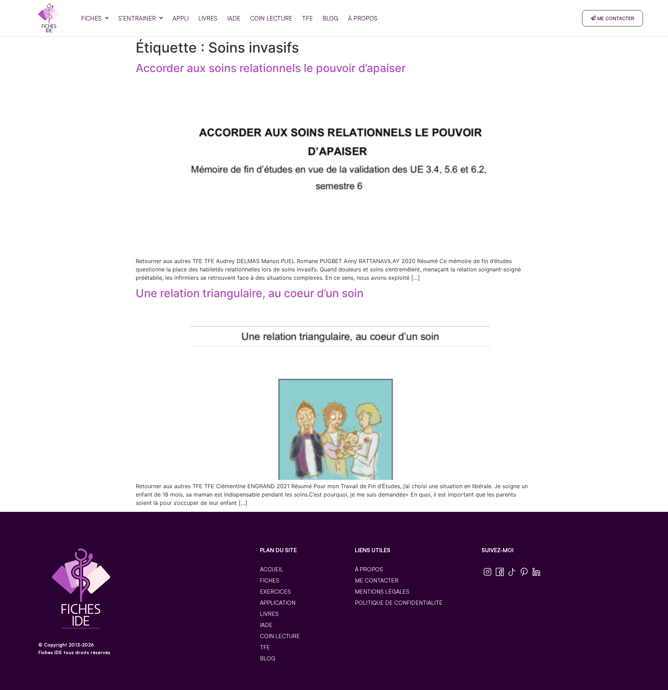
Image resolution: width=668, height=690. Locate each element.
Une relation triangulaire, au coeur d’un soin (250, 293)
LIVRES (207, 18)
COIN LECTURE (271, 18)
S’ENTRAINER (137, 18)
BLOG (330, 18)
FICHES (91, 18)
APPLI (181, 18)
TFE (307, 18)
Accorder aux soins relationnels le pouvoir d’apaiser (271, 68)
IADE (233, 18)
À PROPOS (362, 18)
